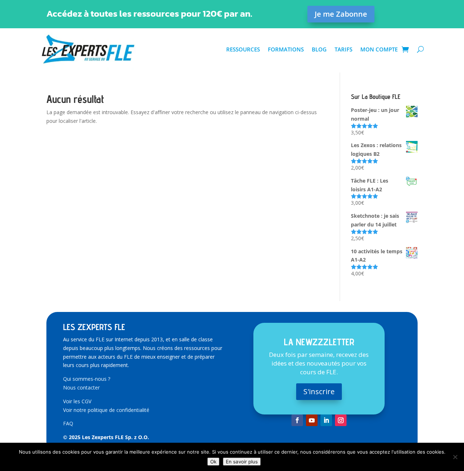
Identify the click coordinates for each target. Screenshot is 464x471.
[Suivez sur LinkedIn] (326, 420)
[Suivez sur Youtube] (312, 420)
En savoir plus (242, 461)
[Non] (455, 456)
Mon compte (379, 49)
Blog (319, 49)
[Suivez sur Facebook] (297, 420)
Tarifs (343, 49)
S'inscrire (319, 391)
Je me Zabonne (341, 14)
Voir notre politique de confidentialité (106, 410)
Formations (286, 49)
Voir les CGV (77, 401)
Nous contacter (81, 387)
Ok (213, 461)
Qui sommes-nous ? (86, 378)
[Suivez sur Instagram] (341, 420)
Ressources (243, 49)
